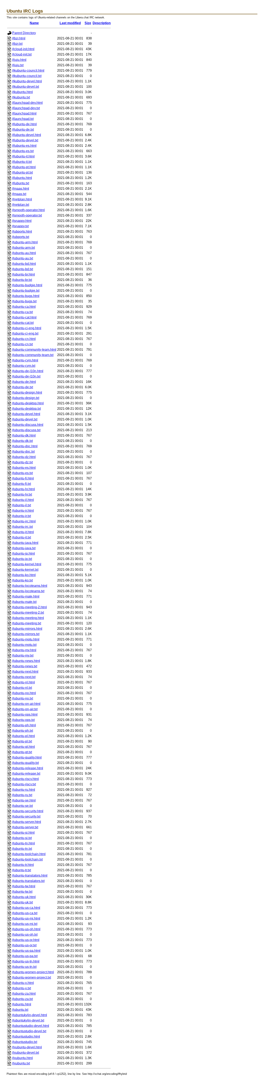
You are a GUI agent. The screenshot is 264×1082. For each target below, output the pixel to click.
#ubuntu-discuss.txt (26, 430)
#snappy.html (22, 221)
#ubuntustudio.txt (24, 1042)
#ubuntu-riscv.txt (24, 784)
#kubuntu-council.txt (26, 76)
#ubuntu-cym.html (25, 360)
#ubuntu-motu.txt (24, 644)
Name (34, 23)
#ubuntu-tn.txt (22, 848)
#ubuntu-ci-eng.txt (25, 333)
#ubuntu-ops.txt (23, 720)
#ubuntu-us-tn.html (25, 961)
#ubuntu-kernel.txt (25, 569)
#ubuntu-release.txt (26, 773)
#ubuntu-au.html (24, 253)
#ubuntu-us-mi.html (26, 918)
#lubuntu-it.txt (22, 161)
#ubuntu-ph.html (24, 725)
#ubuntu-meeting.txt (26, 623)
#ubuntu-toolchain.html (29, 854)
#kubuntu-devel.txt (25, 86)
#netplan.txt (20, 204)
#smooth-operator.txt (27, 215)
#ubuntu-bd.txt (22, 269)
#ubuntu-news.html (26, 661)
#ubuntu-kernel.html (26, 564)
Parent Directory (24, 33)
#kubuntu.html (22, 92)
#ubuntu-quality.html (27, 757)
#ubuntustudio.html (26, 1036)
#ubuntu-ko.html (24, 575)
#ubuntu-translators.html (29, 875)
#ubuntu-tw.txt (22, 891)
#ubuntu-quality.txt (25, 763)
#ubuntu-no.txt (22, 698)
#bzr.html (18, 38)
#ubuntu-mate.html (25, 596)
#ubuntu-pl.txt (22, 741)
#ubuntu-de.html (24, 382)
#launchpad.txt (23, 119)
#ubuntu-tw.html (23, 886)
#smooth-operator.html (28, 210)
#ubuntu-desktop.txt (26, 408)
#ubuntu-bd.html (24, 263)
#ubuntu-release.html (27, 768)
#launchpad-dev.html (27, 102)
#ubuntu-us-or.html (25, 940)
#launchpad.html (24, 113)
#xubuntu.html (22, 1058)
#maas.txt (19, 194)
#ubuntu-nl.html (23, 682)
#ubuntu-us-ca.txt (24, 913)
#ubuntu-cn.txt (22, 344)
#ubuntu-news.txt (24, 666)
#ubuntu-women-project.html (33, 972)
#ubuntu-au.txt (22, 258)
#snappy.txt (20, 226)
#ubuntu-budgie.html (27, 285)
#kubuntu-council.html (28, 70)
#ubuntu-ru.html (23, 789)
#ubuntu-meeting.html (28, 618)
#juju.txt (18, 65)
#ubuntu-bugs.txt (24, 301)
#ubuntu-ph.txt (22, 730)
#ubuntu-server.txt (25, 827)
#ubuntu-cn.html (24, 339)
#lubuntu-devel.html (26, 135)
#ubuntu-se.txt (22, 805)
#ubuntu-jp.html (23, 553)
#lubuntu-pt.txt (22, 172)
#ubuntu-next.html (25, 671)
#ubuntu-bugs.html (25, 296)
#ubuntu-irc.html (24, 521)
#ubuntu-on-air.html (26, 704)
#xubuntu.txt (21, 1063)
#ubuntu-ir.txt (21, 516)
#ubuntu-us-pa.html (26, 950)
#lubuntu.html (22, 178)
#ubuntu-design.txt (25, 398)
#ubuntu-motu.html (25, 639)
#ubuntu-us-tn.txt (24, 966)
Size (88, 23)
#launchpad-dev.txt (26, 108)
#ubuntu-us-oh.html (26, 929)
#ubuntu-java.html (25, 543)
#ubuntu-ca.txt (22, 312)
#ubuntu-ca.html (24, 306)
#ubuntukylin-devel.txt (28, 1020)
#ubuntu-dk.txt (22, 441)
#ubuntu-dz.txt (22, 462)
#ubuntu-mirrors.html (27, 628)
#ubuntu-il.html (23, 500)
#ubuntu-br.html (23, 274)
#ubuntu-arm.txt (23, 247)
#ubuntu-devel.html (26, 414)
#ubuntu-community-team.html (34, 349)
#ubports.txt (20, 237)
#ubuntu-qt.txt (22, 752)
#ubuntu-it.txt (21, 537)
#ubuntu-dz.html (24, 457)
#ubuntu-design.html (27, 392)
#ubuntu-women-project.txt (31, 977)
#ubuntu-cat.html (24, 317)
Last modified (70, 23)
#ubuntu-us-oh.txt (25, 934)
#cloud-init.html (23, 49)
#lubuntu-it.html (23, 156)
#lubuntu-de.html (24, 124)
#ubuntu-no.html (24, 693)
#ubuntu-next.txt (23, 677)
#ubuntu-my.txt (22, 655)
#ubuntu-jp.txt (22, 559)
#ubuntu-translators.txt (28, 881)
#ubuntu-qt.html (23, 746)
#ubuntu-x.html (23, 983)
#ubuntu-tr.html (23, 865)
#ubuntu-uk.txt (22, 902)
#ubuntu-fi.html (23, 478)
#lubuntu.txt (20, 183)
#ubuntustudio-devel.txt (29, 1031)
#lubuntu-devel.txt (25, 140)
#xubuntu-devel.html (27, 1047)
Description (102, 23)
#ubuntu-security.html (27, 811)
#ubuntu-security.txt (26, 816)
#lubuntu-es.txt (23, 151)
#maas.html (20, 188)
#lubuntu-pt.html (24, 167)
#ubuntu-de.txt (22, 387)
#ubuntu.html (21, 1004)
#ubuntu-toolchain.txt (27, 859)
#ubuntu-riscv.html (25, 779)
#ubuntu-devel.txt (24, 419)
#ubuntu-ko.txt (22, 580)
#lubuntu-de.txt (23, 129)
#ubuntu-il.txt (21, 505)
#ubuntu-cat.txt (23, 322)
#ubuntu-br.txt (22, 280)
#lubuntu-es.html (24, 145)
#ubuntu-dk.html (24, 435)
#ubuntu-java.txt (23, 548)
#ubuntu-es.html (24, 467)
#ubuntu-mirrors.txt (25, 634)
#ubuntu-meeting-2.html (29, 607)
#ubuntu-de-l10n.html (27, 371)
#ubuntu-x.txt (21, 988)
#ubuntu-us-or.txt (24, 945)
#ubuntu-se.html (24, 800)
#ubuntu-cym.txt (23, 365)
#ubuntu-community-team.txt (32, 355)
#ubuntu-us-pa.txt (25, 956)
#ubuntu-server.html (26, 822)
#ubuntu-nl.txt (22, 687)
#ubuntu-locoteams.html (29, 585)
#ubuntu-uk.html (24, 897)
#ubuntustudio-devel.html (30, 1026)
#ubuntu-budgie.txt (25, 290)
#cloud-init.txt (22, 54)
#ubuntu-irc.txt (22, 526)
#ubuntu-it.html (23, 532)
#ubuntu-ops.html (25, 714)
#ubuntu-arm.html (25, 242)
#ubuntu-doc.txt (23, 451)
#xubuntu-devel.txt (25, 1052)
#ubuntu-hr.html (23, 489)
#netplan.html (22, 199)
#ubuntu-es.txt (22, 473)
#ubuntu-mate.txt (24, 602)
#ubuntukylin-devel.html (29, 1015)
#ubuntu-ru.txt (22, 795)
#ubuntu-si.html (23, 832)
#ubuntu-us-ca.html (26, 907)
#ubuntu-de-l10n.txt (26, 376)
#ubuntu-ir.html (23, 510)
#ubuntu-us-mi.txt (24, 924)
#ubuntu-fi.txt (21, 483)
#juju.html (19, 60)
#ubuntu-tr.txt (21, 870)
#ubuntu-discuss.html (27, 424)
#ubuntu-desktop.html (28, 403)
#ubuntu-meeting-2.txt (28, 612)
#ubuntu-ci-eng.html (26, 328)
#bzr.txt (17, 43)
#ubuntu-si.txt (22, 838)
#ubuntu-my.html (24, 650)
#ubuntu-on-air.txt (25, 709)
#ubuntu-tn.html (23, 843)
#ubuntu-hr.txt (22, 494)
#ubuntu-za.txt (22, 999)
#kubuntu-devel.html (27, 81)
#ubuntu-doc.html (25, 446)
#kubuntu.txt (21, 97)
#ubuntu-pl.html (23, 736)
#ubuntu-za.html (24, 993)
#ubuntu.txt (20, 1009)
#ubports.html (22, 231)
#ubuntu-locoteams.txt (28, 591)
